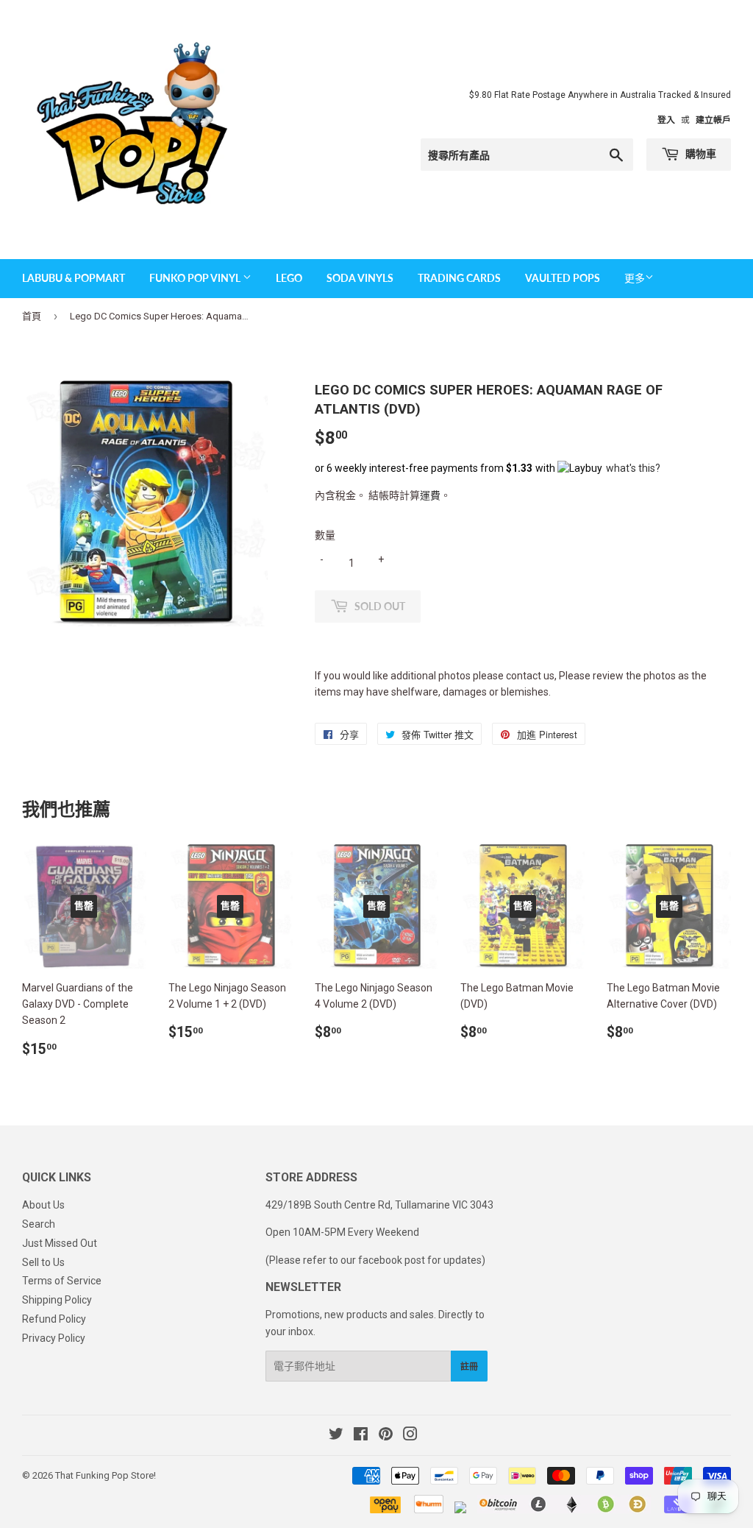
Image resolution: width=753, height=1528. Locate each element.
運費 (430, 495)
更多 (634, 278)
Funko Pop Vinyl (196, 278)
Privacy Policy (53, 1338)
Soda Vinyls (359, 278)
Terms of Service (61, 1281)
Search (38, 1224)
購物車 (699, 153)
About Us (43, 1205)
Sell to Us (43, 1262)
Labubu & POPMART (73, 278)
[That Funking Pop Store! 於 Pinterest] (385, 1436)
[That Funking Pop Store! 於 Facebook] (360, 1436)
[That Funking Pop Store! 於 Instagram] (410, 1436)
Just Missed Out (59, 1243)
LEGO (289, 278)
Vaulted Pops (562, 278)
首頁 (31, 316)
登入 (666, 120)
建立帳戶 (713, 120)
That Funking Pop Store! (105, 1475)
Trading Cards (459, 278)
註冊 (469, 1366)
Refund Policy (54, 1319)
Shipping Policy (57, 1300)
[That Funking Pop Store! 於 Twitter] (336, 1436)
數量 (325, 535)
